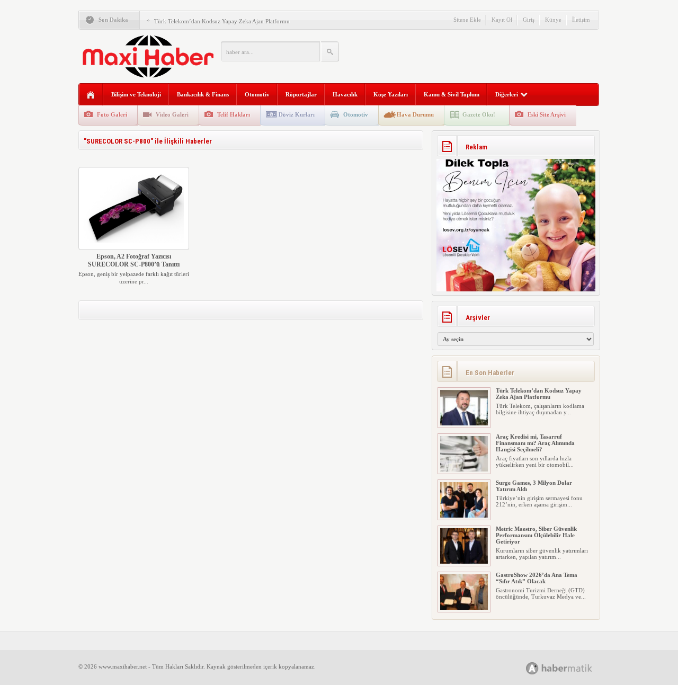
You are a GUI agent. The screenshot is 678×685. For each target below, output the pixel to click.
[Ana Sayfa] (90, 95)
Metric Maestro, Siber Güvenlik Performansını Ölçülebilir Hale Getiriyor (536, 535)
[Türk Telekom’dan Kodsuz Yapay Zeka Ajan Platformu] (464, 423)
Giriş (528, 19)
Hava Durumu (415, 114)
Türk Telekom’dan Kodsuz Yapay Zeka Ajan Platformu (222, 21)
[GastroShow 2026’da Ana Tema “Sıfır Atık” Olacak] (464, 607)
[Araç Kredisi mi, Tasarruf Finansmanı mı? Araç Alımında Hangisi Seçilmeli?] (464, 469)
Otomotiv (257, 94)
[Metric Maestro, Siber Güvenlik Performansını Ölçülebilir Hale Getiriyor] (464, 561)
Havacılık (345, 94)
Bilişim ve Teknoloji (136, 94)
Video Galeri (172, 114)
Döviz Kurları (297, 114)
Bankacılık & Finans (203, 94)
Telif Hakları (233, 114)
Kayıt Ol (502, 19)
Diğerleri (506, 94)
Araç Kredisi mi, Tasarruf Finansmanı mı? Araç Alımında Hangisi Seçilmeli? (535, 442)
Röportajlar (301, 94)
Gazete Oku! (478, 114)
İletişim (581, 19)
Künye (553, 19)
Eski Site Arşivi (547, 114)
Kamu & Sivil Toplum (451, 94)
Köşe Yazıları (390, 94)
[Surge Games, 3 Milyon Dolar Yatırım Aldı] (464, 515)
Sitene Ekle (467, 19)
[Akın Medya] (532, 668)
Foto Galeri (112, 114)
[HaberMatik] (570, 667)
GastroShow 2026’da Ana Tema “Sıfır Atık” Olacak (536, 578)
